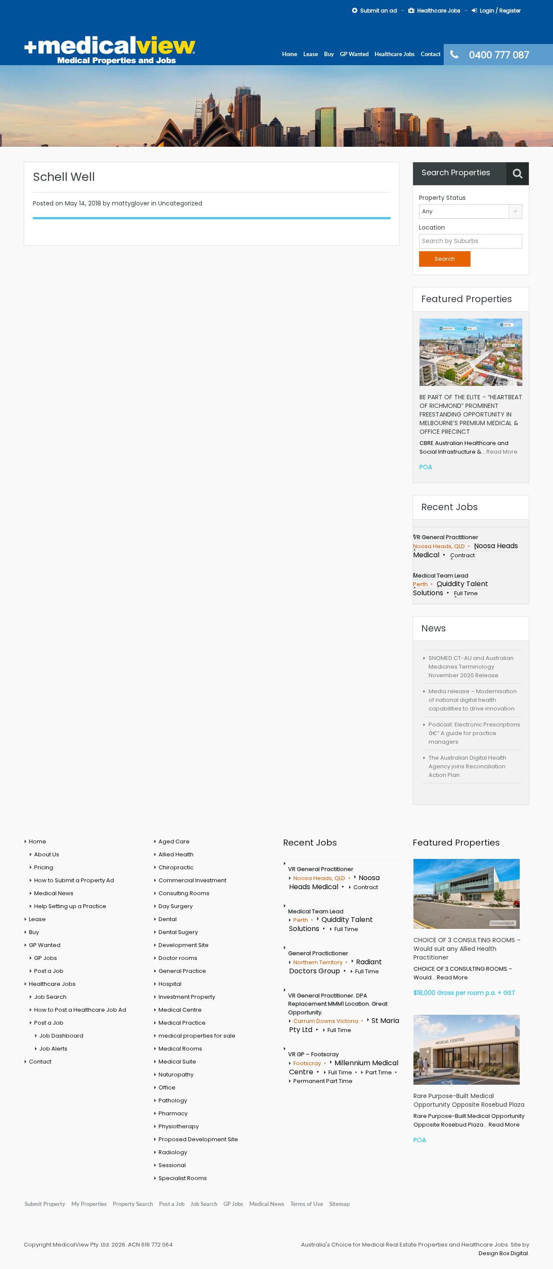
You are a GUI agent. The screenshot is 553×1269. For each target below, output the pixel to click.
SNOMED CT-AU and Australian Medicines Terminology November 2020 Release (471, 666)
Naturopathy (176, 1074)
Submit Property (45, 1204)
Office (167, 1087)
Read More (502, 452)
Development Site (184, 945)
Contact (431, 54)
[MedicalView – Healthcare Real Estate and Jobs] (110, 49)
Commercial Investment (192, 880)
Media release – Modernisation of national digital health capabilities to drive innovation (473, 700)
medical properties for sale (197, 1036)
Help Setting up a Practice (70, 906)
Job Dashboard (61, 1036)
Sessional (172, 1165)
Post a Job (49, 971)
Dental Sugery (178, 932)
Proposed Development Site (198, 1139)
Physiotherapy (179, 1126)
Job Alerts (53, 1049)
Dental (168, 919)
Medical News (53, 893)
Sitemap (339, 1204)
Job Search (50, 997)
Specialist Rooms (183, 1178)
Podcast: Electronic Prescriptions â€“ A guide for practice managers (474, 733)
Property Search (133, 1204)
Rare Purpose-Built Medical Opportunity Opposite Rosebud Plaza (468, 1100)
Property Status (442, 197)
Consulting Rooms (184, 893)
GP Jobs (45, 958)
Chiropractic (176, 867)
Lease (310, 54)
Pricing (43, 867)
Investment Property (187, 997)
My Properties (89, 1204)
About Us (46, 854)
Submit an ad (378, 10)
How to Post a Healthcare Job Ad (80, 1010)
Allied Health (176, 854)
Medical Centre (180, 1010)
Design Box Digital (503, 1253)
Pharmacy (173, 1113)
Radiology (173, 1152)
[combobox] (470, 211)
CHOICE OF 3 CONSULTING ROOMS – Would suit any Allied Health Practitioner (467, 949)
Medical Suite (177, 1062)
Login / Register (500, 10)
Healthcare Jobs (439, 10)
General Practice (182, 971)
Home (289, 54)
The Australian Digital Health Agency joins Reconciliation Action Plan (467, 766)
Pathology (173, 1100)
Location (432, 227)
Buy (329, 54)
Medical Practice (182, 1023)
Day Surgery (176, 906)
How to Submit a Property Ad (74, 880)
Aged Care (174, 841)
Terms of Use (306, 1204)
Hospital (170, 984)
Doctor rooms (178, 958)
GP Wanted (354, 54)
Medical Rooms (180, 1049)
